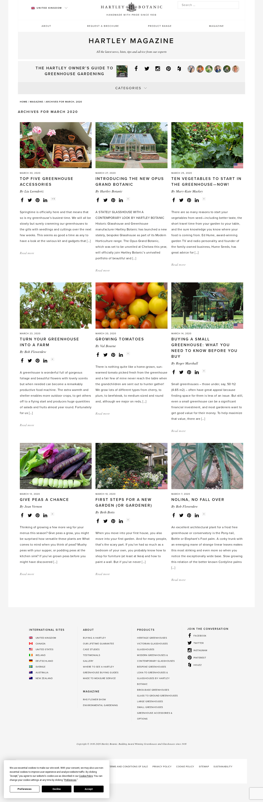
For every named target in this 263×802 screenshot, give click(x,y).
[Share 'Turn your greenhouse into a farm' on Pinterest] (37, 360)
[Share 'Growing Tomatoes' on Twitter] (105, 354)
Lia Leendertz (34, 191)
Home (23, 101)
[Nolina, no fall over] (207, 466)
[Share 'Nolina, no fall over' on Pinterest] (189, 515)
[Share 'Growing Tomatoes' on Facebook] (97, 354)
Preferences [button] (70, 780)
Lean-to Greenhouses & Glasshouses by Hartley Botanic (153, 678)
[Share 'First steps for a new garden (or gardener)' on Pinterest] (113, 521)
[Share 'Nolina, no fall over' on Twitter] (181, 515)
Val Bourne (108, 345)
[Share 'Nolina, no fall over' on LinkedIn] (196, 515)
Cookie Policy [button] (86, 776)
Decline (57, 789)
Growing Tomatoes (119, 339)
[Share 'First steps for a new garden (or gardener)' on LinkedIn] (121, 521)
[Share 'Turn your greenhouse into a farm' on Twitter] (30, 360)
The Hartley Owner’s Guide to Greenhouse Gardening (74, 71)
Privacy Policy (162, 766)
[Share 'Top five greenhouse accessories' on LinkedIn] (45, 200)
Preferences (25, 789)
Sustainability (223, 766)
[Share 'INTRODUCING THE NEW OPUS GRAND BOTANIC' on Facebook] (97, 200)
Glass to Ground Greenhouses (157, 695)
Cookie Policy (185, 766)
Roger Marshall (187, 363)
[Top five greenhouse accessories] (56, 145)
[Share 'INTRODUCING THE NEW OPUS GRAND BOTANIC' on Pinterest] (113, 200)
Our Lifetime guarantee (98, 643)
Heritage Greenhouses (152, 638)
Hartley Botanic (111, 191)
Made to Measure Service (99, 678)
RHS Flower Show (94, 699)
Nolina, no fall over (197, 499)
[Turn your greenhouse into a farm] (56, 305)
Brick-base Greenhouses (153, 690)
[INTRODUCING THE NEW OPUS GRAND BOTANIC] (131, 145)
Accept (89, 789)
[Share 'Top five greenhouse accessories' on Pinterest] (37, 200)
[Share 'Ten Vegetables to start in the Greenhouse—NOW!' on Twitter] (181, 200)
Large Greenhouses (150, 701)
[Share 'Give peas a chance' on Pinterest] (37, 515)
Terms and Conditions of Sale (128, 766)
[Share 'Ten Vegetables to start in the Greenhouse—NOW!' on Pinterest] (189, 200)
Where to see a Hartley (98, 666)
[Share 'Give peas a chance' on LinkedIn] (45, 515)
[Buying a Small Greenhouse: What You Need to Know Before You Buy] (207, 305)
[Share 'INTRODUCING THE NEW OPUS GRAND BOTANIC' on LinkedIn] (121, 200)
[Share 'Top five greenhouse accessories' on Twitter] (30, 200)
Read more (27, 253)
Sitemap (204, 766)
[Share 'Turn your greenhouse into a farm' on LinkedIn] (45, 360)
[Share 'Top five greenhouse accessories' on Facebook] (22, 200)
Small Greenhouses (150, 707)
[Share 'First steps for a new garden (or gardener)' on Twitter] (105, 521)
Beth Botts (107, 512)
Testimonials (91, 655)
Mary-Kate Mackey (189, 191)
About (46, 26)
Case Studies (91, 649)
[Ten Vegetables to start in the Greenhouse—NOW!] (207, 145)
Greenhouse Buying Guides (100, 672)
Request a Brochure (103, 26)
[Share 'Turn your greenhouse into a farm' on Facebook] (22, 360)
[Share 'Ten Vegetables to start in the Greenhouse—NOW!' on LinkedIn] (196, 200)
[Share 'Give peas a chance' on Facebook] (22, 515)
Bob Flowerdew (35, 351)
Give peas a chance (44, 499)
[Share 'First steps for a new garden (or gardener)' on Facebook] (97, 521)
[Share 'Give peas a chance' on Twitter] (30, 515)
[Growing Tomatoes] (131, 305)
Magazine (216, 26)
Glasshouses (145, 649)
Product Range (160, 26)
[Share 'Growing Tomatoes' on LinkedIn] (121, 354)
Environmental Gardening (100, 705)
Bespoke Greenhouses (151, 666)
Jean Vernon (33, 506)
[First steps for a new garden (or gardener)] (131, 466)
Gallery (88, 661)
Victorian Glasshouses (152, 643)
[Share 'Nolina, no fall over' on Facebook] (173, 515)
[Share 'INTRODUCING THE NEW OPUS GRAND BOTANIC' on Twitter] (105, 200)
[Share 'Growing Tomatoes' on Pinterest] (113, 354)
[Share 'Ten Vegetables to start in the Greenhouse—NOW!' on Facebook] (173, 200)
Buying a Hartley (94, 638)
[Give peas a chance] (56, 466)
